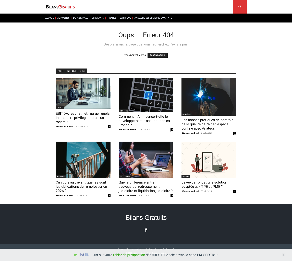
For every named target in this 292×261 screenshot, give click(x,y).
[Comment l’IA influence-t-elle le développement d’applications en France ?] (146, 95)
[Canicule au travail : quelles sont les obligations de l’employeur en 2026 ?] (83, 160)
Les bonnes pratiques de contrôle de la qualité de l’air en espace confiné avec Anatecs (207, 124)
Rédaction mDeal (64, 126)
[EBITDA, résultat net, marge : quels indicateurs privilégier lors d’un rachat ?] (83, 93)
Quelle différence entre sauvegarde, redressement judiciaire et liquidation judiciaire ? (146, 186)
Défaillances (125, 176)
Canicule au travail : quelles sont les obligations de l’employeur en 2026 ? (81, 186)
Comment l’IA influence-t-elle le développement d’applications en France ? (144, 121)
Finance (60, 108)
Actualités (124, 111)
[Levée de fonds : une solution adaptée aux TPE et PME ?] (208, 160)
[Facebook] (146, 230)
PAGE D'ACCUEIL (157, 55)
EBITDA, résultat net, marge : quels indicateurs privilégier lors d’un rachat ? (83, 117)
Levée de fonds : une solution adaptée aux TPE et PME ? (204, 184)
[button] (240, 7)
